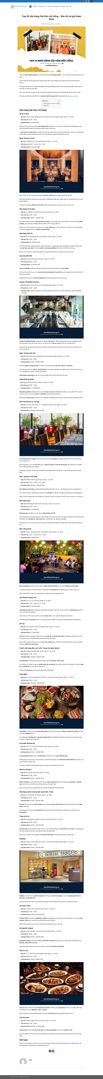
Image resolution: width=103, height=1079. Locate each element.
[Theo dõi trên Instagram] (86, 1)
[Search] (30, 6)
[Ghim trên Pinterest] (53, 1051)
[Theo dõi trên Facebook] (83, 1)
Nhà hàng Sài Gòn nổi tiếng (52, 103)
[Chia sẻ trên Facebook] (50, 1051)
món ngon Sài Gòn (72, 96)
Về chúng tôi (42, 6)
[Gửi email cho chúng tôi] (91, 1)
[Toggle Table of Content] (58, 101)
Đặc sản (68, 6)
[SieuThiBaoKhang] (18, 6)
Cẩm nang (56, 6)
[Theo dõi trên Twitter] (89, 1)
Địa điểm (62, 6)
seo (60, 23)
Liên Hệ (35, 6)
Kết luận (46, 105)
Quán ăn (49, 6)
